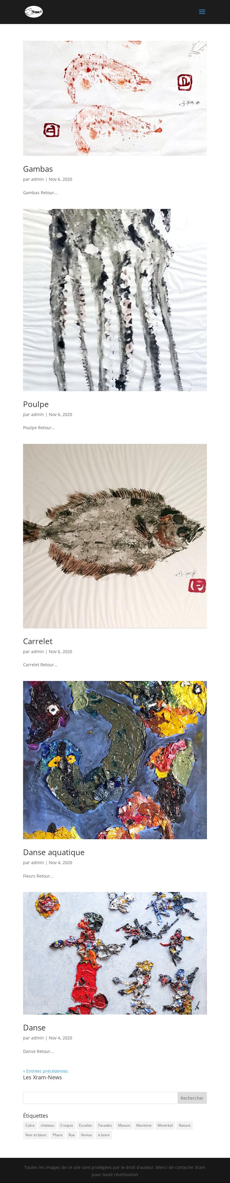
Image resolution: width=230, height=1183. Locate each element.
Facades (105, 1125)
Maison (124, 1125)
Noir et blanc (36, 1134)
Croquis (66, 1125)
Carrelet (37, 641)
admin (37, 179)
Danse (34, 1027)
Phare (58, 1134)
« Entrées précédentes (45, 1071)
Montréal (165, 1125)
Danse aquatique (54, 852)
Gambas (38, 168)
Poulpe (36, 404)
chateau (47, 1125)
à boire (104, 1134)
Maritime (144, 1125)
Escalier (85, 1125)
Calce (30, 1125)
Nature (184, 1125)
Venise (86, 1134)
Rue (72, 1134)
